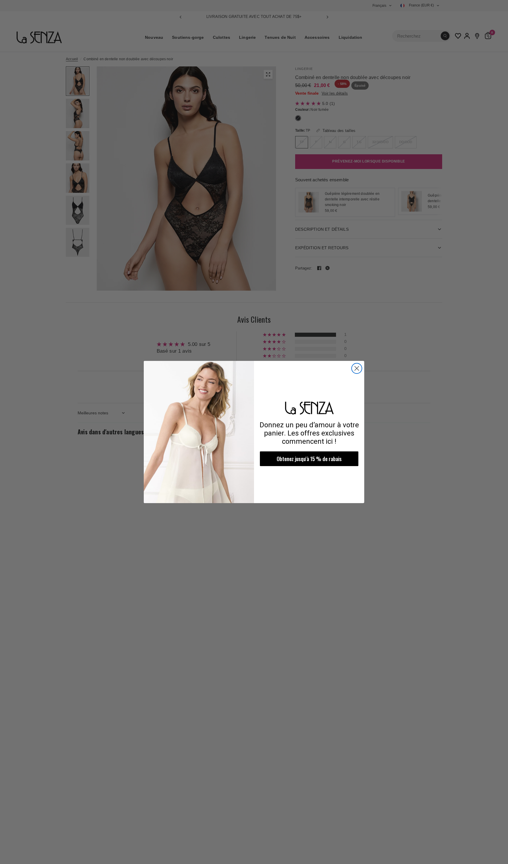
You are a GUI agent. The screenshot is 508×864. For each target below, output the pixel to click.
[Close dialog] (357, 368)
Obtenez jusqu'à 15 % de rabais (309, 459)
